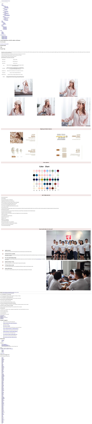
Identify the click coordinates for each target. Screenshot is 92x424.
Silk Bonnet (1, 316)
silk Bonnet (3, 33)
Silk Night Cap (2, 318)
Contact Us (3, 24)
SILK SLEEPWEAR (7, 15)
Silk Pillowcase (5, 26)
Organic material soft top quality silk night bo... (10, 323)
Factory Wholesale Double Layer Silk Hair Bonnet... (11, 328)
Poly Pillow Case (7, 13)
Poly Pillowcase (5, 28)
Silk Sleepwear (5, 27)
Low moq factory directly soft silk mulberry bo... (10, 334)
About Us (3, 22)
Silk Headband (6, 19)
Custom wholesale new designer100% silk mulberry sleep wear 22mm (11, 292)
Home (2, 4)
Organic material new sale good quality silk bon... (10, 331)
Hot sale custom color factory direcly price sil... (10, 337)
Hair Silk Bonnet (2, 315)
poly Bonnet (6, 9)
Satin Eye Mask (6, 7)
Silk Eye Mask (6, 6)
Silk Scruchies (6, 18)
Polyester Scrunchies (7, 17)
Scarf (3, 10)
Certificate (4, 23)
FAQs (2, 21)
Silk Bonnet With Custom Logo (3, 317)
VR (2, 25)
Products (3, 5)
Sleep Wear (4, 14)
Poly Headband (6, 20)
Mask (3, 16)
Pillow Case (4, 12)
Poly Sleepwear (5, 29)
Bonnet (4, 8)
